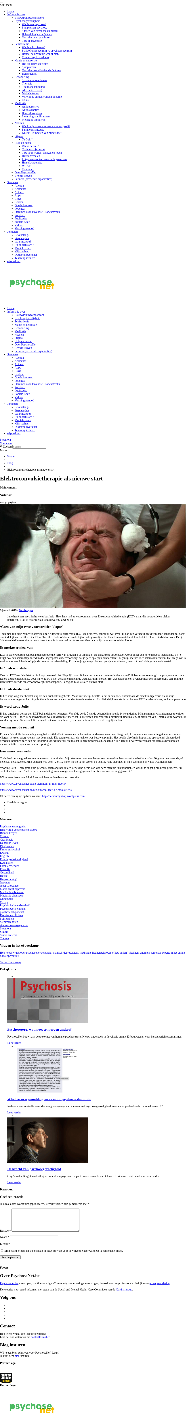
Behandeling (29, 73)
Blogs (18, 198)
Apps (18, 195)
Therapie (27, 83)
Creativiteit (6, 839)
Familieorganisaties (33, 129)
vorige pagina (8, 502)
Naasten (19, 123)
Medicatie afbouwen (33, 119)
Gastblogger (26, 610)
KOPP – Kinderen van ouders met (41, 132)
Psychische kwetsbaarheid (15, 905)
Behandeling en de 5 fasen (37, 34)
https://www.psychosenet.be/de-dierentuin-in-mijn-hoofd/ (33, 783)
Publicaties (21, 218)
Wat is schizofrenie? (33, 47)
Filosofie (5, 869)
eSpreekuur (13, 261)
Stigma (19, 136)
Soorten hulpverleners (34, 80)
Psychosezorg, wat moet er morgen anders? (39, 1029)
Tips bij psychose (32, 40)
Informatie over (16, 14)
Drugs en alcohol (10, 849)
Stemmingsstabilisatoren (36, 116)
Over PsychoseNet (25, 172)
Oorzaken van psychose (35, 37)
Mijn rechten (22, 251)
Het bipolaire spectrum (35, 63)
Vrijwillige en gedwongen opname (42, 96)
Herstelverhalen (31, 155)
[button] (93, 439)
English (4, 856)
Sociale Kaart (22, 221)
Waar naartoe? (23, 241)
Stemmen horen (9, 921)
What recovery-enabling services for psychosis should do (49, 1099)
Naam (4, 1237)
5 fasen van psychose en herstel (40, 30)
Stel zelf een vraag (10, 962)
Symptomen (29, 67)
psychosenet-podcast (12, 912)
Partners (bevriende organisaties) (33, 179)
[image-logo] (6, 1378)
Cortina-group (124, 1289)
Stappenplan (22, 238)
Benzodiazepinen (32, 113)
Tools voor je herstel (33, 149)
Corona (4, 836)
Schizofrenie (22, 44)
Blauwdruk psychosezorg (29, 17)
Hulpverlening (8, 879)
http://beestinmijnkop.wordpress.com (63, 796)
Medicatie (20, 103)
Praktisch (20, 215)
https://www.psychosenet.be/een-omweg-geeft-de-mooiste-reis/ (36, 789)
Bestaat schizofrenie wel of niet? (40, 53)
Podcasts (20, 208)
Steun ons (5, 439)
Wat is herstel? (30, 146)
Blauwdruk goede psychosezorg (18, 829)
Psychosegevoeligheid (27, 20)
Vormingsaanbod (24, 228)
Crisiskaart (28, 169)
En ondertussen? (24, 244)
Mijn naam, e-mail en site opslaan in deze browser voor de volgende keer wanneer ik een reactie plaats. (63, 1250)
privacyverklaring (159, 1283)
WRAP (26, 165)
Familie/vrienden (9, 865)
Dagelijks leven (9, 842)
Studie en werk (8, 935)
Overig (4, 902)
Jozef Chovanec (9, 885)
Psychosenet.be (9, 1283)
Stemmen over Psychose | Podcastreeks (37, 211)
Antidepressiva (30, 106)
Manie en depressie (26, 60)
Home (10, 11)
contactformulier (40, 1337)
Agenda (19, 185)
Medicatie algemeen (11, 895)
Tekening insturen (25, 258)
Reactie (5, 1230)
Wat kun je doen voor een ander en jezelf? (46, 126)
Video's (19, 397)
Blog (10, 463)
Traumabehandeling (33, 86)
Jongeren (12, 231)
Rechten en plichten (11, 915)
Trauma (4, 938)
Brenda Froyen (23, 175)
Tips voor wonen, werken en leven (42, 152)
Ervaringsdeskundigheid (14, 859)
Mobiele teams (30, 93)
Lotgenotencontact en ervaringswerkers (44, 159)
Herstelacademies (32, 162)
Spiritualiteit (7, 918)
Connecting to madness (35, 57)
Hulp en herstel (23, 142)
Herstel (4, 875)
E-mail (5, 1243)
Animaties (20, 188)
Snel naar (12, 182)
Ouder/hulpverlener (26, 254)
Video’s (19, 225)
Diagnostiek (7, 846)
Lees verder (14, 1042)
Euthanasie (6, 862)
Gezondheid (7, 872)
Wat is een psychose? (34, 24)
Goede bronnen (24, 205)
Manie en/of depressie (12, 888)
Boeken (19, 202)
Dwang (4, 852)
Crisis (25, 100)
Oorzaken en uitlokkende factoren (41, 70)
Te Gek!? (27, 139)
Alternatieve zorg (32, 90)
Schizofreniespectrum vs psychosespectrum (47, 50)
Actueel (19, 192)
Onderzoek (6, 898)
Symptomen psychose (34, 27)
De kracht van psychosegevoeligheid (34, 1169)
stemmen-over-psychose (14, 925)
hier (17, 1355)
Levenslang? (22, 234)
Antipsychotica (30, 109)
